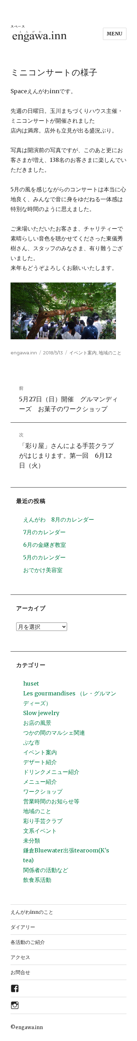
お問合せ (20, 972)
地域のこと (110, 352)
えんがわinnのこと (32, 912)
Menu (115, 34)
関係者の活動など (45, 869)
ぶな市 (31, 742)
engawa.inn (24, 352)
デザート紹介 (40, 762)
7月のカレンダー (44, 532)
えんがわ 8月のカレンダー (58, 519)
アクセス (20, 957)
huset (31, 683)
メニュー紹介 (40, 781)
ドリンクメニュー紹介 (51, 771)
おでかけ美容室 (43, 569)
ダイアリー (23, 927)
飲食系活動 (37, 879)
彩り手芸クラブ (43, 820)
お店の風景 (37, 722)
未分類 (31, 840)
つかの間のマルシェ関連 (54, 732)
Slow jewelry (41, 712)
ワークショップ (43, 791)
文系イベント (40, 830)
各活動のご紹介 (28, 942)
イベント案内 (83, 352)
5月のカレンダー (44, 557)
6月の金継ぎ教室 (44, 544)
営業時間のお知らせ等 (51, 801)
